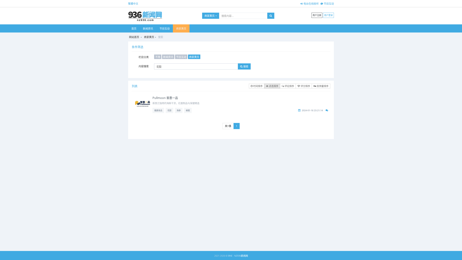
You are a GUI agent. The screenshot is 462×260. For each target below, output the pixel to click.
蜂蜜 (188, 110)
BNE (230, 255)
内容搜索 (144, 66)
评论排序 (289, 86)
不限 (157, 56)
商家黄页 (209, 15)
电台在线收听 (311, 3)
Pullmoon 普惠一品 (165, 98)
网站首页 (134, 37)
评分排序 (305, 86)
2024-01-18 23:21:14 (312, 110)
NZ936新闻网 (241, 255)
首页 (133, 28)
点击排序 (273, 86)
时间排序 (258, 86)
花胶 (169, 110)
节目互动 (328, 3)
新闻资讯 (148, 28)
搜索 (245, 66)
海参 (179, 110)
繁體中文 (133, 3)
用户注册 (317, 15)
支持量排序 (322, 86)
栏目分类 (144, 57)
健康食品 (158, 110)
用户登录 (328, 15)
